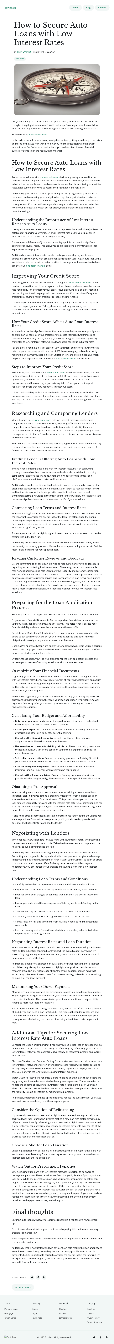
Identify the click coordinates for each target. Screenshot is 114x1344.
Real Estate (37, 1318)
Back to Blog (24, 1287)
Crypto (35, 1313)
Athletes (63, 1313)
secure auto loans (56, 372)
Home (75, 7)
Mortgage (8, 1313)
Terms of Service (94, 1322)
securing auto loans (40, 420)
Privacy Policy (93, 1318)
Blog (88, 7)
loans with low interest (80, 282)
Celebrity (63, 1309)
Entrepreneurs (65, 1318)
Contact (102, 7)
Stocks (35, 1309)
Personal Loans (11, 1309)
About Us (91, 1309)
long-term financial (35, 265)
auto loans (20, 59)
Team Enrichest (24, 51)
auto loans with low (66, 358)
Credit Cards (10, 1318)
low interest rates (38, 134)
